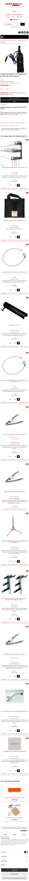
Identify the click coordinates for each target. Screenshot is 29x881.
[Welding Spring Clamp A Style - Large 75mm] (14, 639)
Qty (1, 88)
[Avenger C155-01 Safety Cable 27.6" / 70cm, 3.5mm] (14, 257)
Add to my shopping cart (14, 98)
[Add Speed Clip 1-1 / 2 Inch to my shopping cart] (18, 343)
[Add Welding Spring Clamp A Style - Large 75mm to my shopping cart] (18, 676)
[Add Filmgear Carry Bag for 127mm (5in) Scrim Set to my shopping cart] (18, 237)
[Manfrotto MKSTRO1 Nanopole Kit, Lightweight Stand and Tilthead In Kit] (14, 526)
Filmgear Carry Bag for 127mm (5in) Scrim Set (14, 220)
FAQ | (8, 16)
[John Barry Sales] (14, 5)
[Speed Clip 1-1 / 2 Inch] (14, 310)
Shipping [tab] (18, 122)
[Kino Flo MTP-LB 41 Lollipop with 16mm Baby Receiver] (14, 696)
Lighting (14, 40)
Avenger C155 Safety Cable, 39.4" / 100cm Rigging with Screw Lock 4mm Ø (14, 381)
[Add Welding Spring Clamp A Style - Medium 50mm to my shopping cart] (18, 456)
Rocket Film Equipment (14, 442)
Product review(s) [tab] (14, 125)
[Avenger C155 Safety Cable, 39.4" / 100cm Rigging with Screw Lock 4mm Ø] (14, 365)
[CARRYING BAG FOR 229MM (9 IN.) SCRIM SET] (14, 744)
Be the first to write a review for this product (10, 83)
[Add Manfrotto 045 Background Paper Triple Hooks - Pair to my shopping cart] (18, 185)
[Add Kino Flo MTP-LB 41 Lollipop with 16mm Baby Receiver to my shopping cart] (18, 730)
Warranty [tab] (23, 122)
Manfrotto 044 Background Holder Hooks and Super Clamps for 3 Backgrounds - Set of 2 (14, 599)
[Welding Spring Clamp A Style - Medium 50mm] (14, 419)
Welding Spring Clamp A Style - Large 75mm (14, 654)
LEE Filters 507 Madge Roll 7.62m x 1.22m (14, 797)
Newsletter (19, 14)
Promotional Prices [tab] (5, 122)
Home (1, 40)
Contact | (13, 16)
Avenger (14, 277)
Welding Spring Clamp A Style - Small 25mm (14, 491)
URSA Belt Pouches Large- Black (14, 817)
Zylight (9, 40)
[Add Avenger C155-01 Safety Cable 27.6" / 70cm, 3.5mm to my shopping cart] (18, 290)
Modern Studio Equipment (14, 330)
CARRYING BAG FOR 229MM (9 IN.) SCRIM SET (14, 751)
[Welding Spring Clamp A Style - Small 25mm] (14, 476)
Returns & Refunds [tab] (5, 125)
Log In (14, 11)
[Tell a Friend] (14, 101)
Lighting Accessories (21, 40)
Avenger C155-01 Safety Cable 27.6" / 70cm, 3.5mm (14, 272)
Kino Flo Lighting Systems (14, 716)
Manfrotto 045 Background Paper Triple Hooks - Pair (14, 167)
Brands (5, 40)
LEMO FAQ (19, 16)
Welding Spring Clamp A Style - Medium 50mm (15, 434)
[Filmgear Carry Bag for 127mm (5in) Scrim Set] (14, 205)
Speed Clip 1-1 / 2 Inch (14, 325)
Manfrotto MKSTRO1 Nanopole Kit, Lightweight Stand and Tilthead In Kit (14, 541)
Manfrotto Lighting (14, 172)
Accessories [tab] (12, 122)
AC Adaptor (2, 42)
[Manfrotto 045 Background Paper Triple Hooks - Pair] (14, 152)
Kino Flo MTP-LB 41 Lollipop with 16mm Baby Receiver (14, 711)
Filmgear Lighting (14, 225)
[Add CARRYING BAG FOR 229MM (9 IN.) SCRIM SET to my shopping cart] (18, 770)
